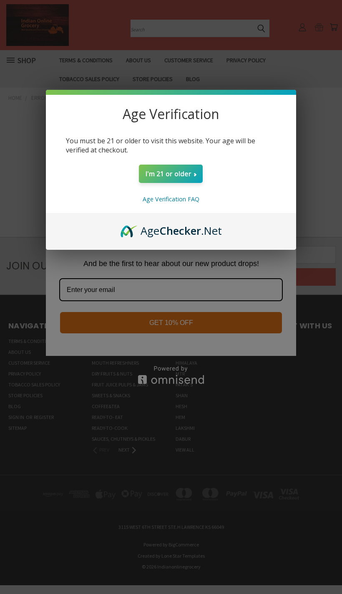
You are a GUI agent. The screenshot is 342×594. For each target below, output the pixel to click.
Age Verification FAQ (171, 199)
